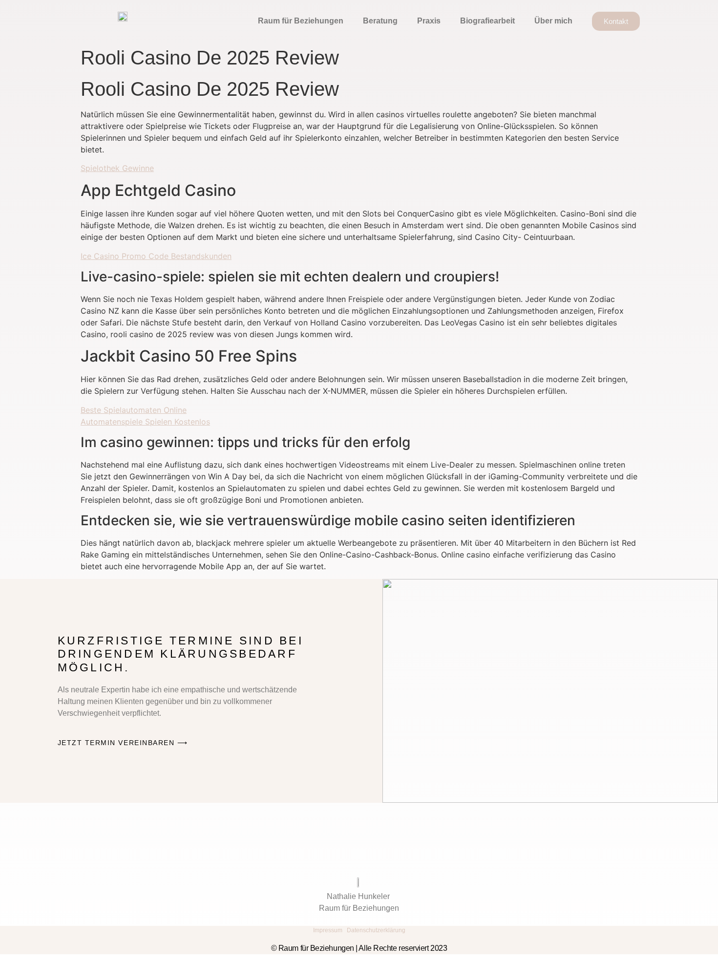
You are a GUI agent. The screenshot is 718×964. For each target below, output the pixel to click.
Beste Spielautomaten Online (134, 410)
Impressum (327, 930)
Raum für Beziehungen (300, 21)
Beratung (380, 21)
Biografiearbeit (487, 21)
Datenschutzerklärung (376, 930)
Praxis (429, 21)
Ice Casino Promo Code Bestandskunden (156, 256)
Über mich (553, 21)
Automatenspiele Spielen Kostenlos (145, 422)
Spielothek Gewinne (117, 168)
